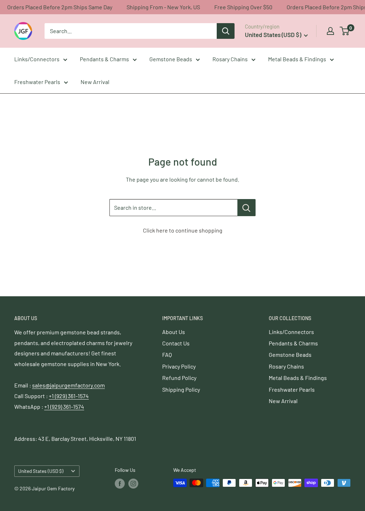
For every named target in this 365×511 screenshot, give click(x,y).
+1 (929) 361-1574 (69, 395)
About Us (173, 331)
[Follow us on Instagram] (133, 484)
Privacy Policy (179, 366)
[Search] (226, 31)
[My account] (330, 31)
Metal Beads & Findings (297, 59)
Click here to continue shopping (182, 230)
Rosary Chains (230, 59)
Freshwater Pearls (37, 81)
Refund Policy (179, 377)
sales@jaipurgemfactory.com (68, 385)
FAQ (167, 354)
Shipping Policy (181, 389)
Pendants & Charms (104, 59)
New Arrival (95, 81)
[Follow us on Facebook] (120, 484)
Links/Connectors (37, 59)
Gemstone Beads (170, 59)
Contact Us (176, 343)
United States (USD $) (40, 471)
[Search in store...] (246, 207)
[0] (344, 31)
